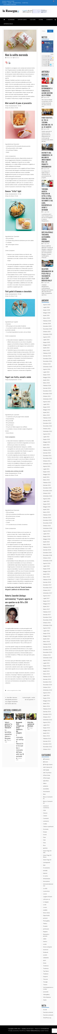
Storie (44, 963)
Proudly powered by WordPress (17, 1030)
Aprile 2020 (46, 509)
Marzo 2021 (46, 480)
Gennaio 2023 (47, 420)
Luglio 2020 (46, 501)
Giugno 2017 (46, 601)
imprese (45, 873)
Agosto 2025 (46, 337)
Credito (45, 824)
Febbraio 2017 (47, 612)
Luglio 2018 (46, 566)
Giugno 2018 (46, 568)
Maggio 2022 (46, 442)
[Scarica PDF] (6, 64)
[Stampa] (9, 64)
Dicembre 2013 (47, 714)
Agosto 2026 (46, 304)
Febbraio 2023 (47, 418)
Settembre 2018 (47, 560)
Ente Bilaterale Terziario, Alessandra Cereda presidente (47, 237)
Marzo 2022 (46, 447)
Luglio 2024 (46, 372)
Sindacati (45, 952)
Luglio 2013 (46, 725)
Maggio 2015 (46, 668)
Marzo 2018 (46, 577)
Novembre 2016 (47, 620)
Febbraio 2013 (47, 738)
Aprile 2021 (46, 477)
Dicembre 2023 (47, 391)
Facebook (53, 1)
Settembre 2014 (47, 690)
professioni (46, 929)
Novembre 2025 (47, 329)
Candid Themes (44, 1030)
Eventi (45, 834)
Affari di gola (46, 778)
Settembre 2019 (47, 528)
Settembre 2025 (47, 334)
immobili (45, 870)
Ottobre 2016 (47, 622)
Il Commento (46, 868)
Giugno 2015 (46, 666)
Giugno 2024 (46, 374)
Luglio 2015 (46, 663)
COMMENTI (49, 19)
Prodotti (45, 926)
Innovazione (46, 881)
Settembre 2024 (47, 366)
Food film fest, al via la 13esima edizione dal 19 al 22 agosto (47, 122)
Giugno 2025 (46, 342)
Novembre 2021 (47, 458)
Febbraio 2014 (47, 709)
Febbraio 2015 (47, 676)
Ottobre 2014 (47, 687)
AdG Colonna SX (47, 767)
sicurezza (45, 949)
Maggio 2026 (46, 312)
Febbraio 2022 (47, 450)
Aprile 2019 (46, 542)
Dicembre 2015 (47, 649)
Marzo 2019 (46, 544)
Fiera (44, 842)
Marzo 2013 (46, 736)
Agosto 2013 (46, 722)
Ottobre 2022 (47, 428)
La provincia (46, 891)
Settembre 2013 (47, 719)
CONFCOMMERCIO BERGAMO (9, 4)
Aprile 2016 (46, 639)
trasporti (45, 976)
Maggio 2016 (46, 636)
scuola (44, 944)
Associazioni (46, 791)
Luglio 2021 (46, 469)
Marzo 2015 (46, 674)
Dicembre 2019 (47, 520)
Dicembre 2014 (47, 682)
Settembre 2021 (47, 463)
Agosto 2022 (46, 434)
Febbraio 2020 (47, 515)
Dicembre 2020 (47, 488)
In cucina (45, 876)
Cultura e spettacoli (48, 826)
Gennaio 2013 (47, 741)
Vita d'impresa (47, 997)
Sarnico (45, 941)
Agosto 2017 (46, 595)
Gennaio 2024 (47, 388)
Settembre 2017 (47, 593)
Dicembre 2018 (47, 552)
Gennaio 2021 (47, 485)
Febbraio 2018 (47, 579)
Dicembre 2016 (47, 617)
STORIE (41, 19)
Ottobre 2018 (47, 558)
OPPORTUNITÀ (22, 19)
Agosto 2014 (46, 692)
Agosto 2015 (46, 660)
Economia (45, 829)
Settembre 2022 (47, 431)
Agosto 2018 (46, 563)
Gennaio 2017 (47, 614)
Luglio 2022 (46, 436)
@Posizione (46, 759)
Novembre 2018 (47, 555)
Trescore (45, 979)
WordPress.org (47, 1017)
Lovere (45, 907)
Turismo (45, 984)
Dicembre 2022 (47, 423)
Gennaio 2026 (47, 323)
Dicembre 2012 (47, 744)
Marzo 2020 (46, 512)
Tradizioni (45, 974)
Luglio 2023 (46, 404)
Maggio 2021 (46, 474)
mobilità (45, 910)
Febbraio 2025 (47, 353)
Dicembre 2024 (47, 358)
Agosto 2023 (46, 401)
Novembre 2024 (47, 361)
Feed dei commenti (48, 1015)
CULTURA (32, 19)
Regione (45, 931)
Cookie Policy (25, 2)
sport (44, 960)
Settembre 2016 (47, 625)
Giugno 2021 (46, 471)
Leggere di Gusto (47, 896)
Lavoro (45, 894)
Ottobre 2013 (47, 717)
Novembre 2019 (47, 523)
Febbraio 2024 (47, 385)
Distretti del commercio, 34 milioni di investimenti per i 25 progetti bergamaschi (47, 160)
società (45, 955)
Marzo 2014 (46, 706)
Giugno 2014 (46, 698)
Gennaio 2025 (47, 356)
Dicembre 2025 (47, 326)
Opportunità (46, 915)
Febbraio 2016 (47, 644)
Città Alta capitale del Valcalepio (30, 724)
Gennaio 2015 (47, 679)
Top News (46, 971)
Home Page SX (47, 859)
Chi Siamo (4, 2)
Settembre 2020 (47, 496)
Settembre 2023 (47, 399)
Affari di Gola (46, 775)
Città (44, 810)
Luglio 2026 (46, 307)
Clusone (45, 813)
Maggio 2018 (46, 571)
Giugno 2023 (46, 407)
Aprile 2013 (46, 733)
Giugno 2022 (46, 439)
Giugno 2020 (46, 504)
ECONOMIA (11, 19)
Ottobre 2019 (47, 525)
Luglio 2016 (46, 630)
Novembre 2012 (47, 746)
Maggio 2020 (46, 506)
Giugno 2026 (46, 310)
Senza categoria (47, 947)
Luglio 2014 (46, 695)
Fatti (44, 840)
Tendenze (46, 965)
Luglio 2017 (46, 598)
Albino (44, 783)
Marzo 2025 (46, 350)
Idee (44, 865)
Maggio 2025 (46, 345)
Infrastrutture (46, 878)
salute (44, 939)
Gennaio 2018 (47, 582)
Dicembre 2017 (47, 585)
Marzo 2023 (46, 415)
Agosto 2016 (46, 628)
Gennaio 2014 (47, 711)
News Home (46, 912)
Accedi (45, 1009)
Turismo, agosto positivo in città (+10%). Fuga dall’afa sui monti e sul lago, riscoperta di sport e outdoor (47, 199)
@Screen (45, 762)
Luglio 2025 (46, 339)
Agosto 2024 (46, 369)
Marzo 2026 (46, 318)
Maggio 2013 (46, 730)
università (45, 992)
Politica (45, 923)
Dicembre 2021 (47, 455)
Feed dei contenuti (48, 1012)
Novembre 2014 (47, 684)
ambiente (45, 786)
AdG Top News (47, 772)
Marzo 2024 (46, 383)
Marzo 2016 (46, 641)
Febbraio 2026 (47, 321)
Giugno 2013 (46, 727)
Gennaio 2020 (47, 517)
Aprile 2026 (46, 315)
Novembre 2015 (47, 652)
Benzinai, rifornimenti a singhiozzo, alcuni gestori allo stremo (47, 90)
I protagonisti (46, 862)
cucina (8, 690)
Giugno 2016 (46, 633)
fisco (44, 845)
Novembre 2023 (47, 393)
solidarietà (46, 957)
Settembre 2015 (47, 657)
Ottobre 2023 (47, 396)
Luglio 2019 (46, 533)
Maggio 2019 (46, 539)
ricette (19, 690)
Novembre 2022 (47, 426)
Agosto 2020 (46, 498)
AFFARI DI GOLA (8, 24)
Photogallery (46, 921)
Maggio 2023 (46, 409)
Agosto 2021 (46, 466)
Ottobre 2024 (47, 364)
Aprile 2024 (46, 380)
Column (45, 815)
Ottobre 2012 (47, 749)
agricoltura (46, 780)
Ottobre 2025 (47, 331)
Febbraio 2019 (47, 547)
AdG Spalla (46, 770)
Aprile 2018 (46, 574)
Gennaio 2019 (47, 550)
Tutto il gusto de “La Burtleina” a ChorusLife (8, 730)
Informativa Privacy (17, 2)
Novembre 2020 (47, 490)
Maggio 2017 (46, 604)
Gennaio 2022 (47, 453)
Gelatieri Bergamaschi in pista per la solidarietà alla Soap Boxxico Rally (47, 275)
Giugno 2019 (46, 536)
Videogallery (46, 994)
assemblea (46, 788)
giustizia (45, 848)
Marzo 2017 (46, 609)
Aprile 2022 (46, 445)
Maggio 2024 (46, 377)
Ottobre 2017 (47, 590)
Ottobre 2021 (47, 461)
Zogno (45, 1000)
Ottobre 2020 (47, 493)
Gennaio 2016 (47, 647)
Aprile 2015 (46, 671)
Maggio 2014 (46, 701)
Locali (44, 904)
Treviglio (45, 982)
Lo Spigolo (46, 902)
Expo (44, 837)
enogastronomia (14, 690)
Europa (45, 832)
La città (45, 888)
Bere (44, 794)
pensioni (45, 918)
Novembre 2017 (47, 587)
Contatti (9, 2)
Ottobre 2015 (47, 655)
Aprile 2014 (46, 703)
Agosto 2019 (46, 531)
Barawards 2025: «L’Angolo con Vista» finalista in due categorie (20, 739)
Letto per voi (46, 899)
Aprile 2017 (46, 606)
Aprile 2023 (46, 412)
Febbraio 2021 (47, 482)
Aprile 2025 (46, 347)
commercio (46, 821)
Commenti (46, 818)
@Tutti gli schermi (47, 764)
